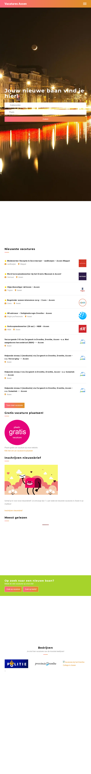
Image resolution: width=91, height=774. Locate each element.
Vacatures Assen (16, 3)
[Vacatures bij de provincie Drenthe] (16, 664)
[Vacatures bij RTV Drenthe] (75, 664)
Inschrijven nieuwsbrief (14, 511)
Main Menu (84, 3)
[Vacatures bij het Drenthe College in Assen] (45, 664)
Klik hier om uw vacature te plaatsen (19, 451)
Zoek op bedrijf (31, 589)
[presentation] (5, 670)
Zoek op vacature (13, 589)
